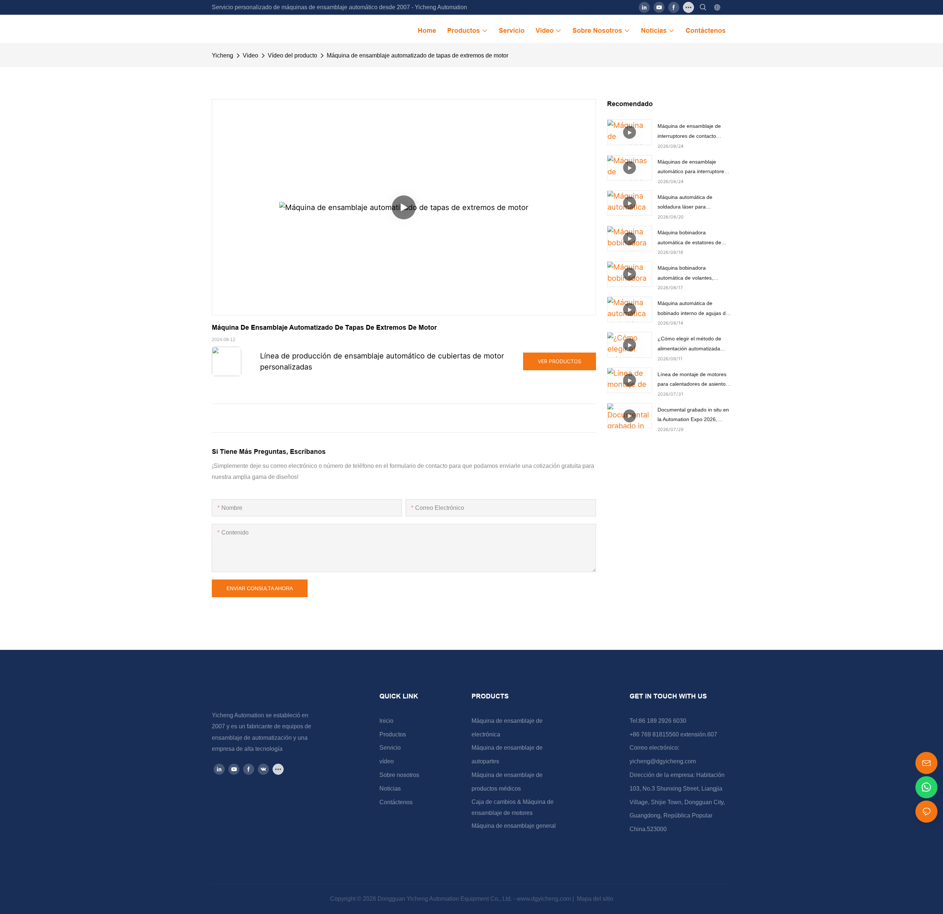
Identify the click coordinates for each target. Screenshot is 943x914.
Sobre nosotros (399, 775)
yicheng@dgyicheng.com (663, 761)
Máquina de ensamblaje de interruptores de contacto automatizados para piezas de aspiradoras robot (693, 132)
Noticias (390, 788)
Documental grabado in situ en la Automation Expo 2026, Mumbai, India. (693, 415)
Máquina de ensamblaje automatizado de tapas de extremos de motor (417, 55)
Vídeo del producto (292, 55)
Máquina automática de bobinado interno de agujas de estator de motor (693, 309)
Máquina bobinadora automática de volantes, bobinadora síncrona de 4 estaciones (688, 274)
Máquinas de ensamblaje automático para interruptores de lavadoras (692, 167)
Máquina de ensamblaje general (514, 826)
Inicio (386, 721)
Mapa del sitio (594, 899)
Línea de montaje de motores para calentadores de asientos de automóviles (693, 380)
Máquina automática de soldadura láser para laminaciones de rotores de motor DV (689, 203)
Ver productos (559, 361)
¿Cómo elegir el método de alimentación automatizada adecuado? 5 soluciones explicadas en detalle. (689, 344)
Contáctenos (396, 802)
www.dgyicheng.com (544, 899)
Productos (392, 734)
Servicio (390, 748)
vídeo (386, 761)
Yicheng (222, 55)
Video (250, 55)
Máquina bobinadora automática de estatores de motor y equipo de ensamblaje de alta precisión (693, 238)
